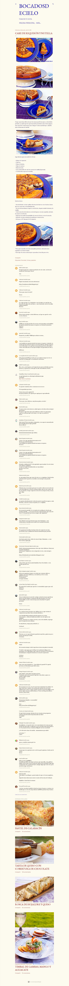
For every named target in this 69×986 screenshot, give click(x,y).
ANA (20, 267)
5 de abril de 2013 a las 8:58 (24, 605)
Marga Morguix (22, 671)
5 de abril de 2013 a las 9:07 (24, 628)
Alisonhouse (22, 485)
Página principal (27, 23)
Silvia (20, 527)
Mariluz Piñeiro (22, 662)
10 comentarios (26, 973)
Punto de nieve (22, 462)
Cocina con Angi (23, 711)
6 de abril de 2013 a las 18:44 (24, 658)
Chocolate (23, 260)
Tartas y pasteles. (31, 260)
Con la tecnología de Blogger (35, 981)
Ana (20, 407)
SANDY (21, 365)
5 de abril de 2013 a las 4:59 (24, 591)
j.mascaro (21, 384)
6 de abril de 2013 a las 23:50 (24, 680)
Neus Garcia (22, 508)
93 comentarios (26, 907)
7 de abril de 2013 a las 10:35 (24, 694)
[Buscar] (53, 3)
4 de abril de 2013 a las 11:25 (24, 275)
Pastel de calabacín (28, 828)
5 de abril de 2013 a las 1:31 (24, 580)
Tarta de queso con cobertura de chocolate (32, 867)
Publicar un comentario (21, 794)
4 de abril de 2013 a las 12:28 (24, 337)
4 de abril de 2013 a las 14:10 (24, 380)
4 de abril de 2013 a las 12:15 (24, 317)
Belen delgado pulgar (24, 571)
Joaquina (21, 518)
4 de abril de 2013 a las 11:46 (24, 308)
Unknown (21, 279)
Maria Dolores (22, 748)
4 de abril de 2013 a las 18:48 (24, 524)
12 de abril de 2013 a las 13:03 (24, 782)
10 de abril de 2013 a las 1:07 (24, 754)
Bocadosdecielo (34, 9)
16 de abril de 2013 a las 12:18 (24, 791)
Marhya (21, 475)
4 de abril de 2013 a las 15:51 (24, 434)
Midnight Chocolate (23, 723)
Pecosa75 (21, 786)
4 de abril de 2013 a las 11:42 (24, 286)
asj (19, 595)
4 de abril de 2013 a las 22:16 (24, 556)
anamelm (21, 333)
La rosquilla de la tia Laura (25, 355)
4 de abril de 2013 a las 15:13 (24, 426)
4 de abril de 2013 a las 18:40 (24, 514)
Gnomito (21, 312)
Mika (20, 399)
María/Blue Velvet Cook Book (26, 374)
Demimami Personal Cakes (25, 546)
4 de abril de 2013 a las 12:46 (24, 351)
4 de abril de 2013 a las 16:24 (24, 471)
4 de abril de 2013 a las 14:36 (24, 403)
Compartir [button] (18, 257)
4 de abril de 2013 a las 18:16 (24, 495)
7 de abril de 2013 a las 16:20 (24, 719)
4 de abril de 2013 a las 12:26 (24, 329)
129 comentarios (26, 872)
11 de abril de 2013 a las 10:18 (24, 767)
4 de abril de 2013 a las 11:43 (24, 296)
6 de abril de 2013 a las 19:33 (24, 667)
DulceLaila (21, 537)
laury (20, 321)
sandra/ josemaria (23, 430)
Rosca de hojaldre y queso (33, 904)
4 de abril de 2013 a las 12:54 (24, 361)
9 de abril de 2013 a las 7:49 (24, 744)
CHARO (21, 499)
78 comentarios (26, 831)
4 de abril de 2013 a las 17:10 (24, 482)
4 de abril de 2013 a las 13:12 (24, 370)
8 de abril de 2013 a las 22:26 (24, 736)
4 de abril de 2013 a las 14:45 (24, 416)
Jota (20, 698)
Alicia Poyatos (22, 438)
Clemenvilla (22, 632)
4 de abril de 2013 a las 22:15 (24, 542)
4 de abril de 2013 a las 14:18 (24, 395)
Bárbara (21, 740)
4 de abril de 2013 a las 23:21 (24, 567)
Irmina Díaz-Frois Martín (24, 584)
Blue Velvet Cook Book (24, 378)
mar (20, 758)
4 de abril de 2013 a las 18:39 (24, 504)
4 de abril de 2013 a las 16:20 (24, 446)
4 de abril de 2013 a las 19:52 (24, 533)
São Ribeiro (21, 560)
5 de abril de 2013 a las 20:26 (24, 638)
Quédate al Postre (23, 420)
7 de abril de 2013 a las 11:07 (24, 707)
